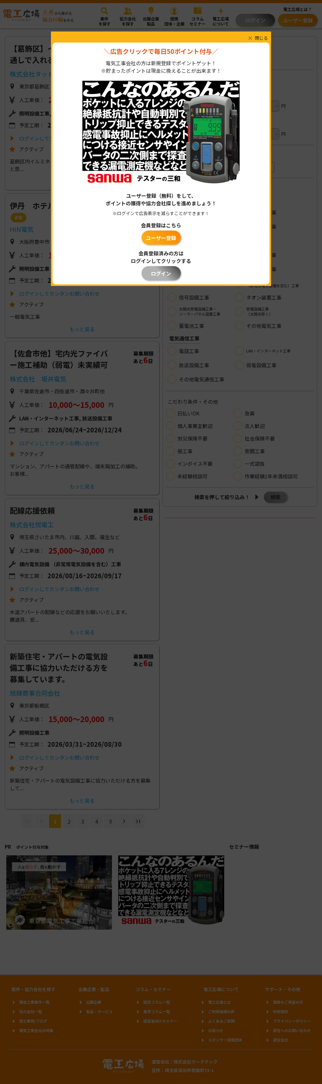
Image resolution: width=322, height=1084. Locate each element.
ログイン (161, 273)
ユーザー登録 (161, 238)
